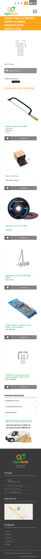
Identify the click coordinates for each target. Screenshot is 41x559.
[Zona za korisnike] (22, 3)
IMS (26, 556)
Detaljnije (23, 138)
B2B (34, 3)
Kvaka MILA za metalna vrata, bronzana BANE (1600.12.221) (17, 376)
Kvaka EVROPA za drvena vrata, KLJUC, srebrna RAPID (18, 326)
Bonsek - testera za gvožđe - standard (17, 127)
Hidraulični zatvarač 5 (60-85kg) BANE (18, 276)
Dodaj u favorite (14, 71)
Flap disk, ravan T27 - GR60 (16, 226)
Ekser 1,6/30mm (12, 176)
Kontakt (7, 544)
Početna (7, 531)
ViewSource (33, 556)
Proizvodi (7, 538)
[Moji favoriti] (19, 3)
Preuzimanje (8, 541)
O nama (7, 534)
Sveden (8, 132)
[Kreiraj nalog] (16, 3)
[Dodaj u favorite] (7, 138)
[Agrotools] (11, 15)
